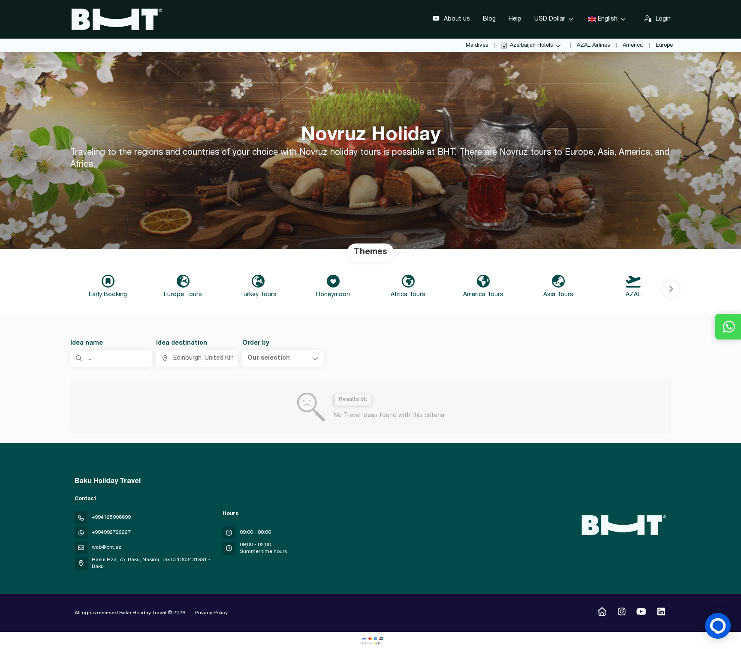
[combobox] (197, 358)
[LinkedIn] (661, 613)
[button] (670, 288)
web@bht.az (106, 547)
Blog (489, 19)
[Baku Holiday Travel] (622, 525)
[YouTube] (641, 613)
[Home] (601, 613)
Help (515, 19)
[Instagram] (621, 613)
